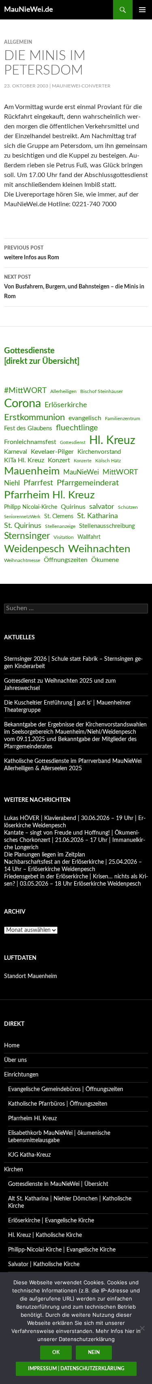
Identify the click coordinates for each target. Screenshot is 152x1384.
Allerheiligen (63, 391)
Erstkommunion (34, 417)
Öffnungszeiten (66, 560)
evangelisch (85, 418)
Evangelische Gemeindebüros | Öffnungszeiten (65, 1089)
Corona (22, 403)
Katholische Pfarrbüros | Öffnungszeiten (57, 1104)
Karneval (15, 452)
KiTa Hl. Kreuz (24, 460)
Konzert (59, 460)
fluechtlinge (77, 428)
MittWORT (120, 472)
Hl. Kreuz (112, 440)
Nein (94, 1352)
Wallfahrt (89, 537)
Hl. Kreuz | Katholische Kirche (45, 1235)
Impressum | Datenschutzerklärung (76, 1368)
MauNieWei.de (28, 9)
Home (11, 1046)
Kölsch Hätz (108, 460)
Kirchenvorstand (99, 452)
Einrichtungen (21, 1075)
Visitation (64, 537)
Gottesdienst (73, 442)
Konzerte (83, 461)
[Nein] (142, 1328)
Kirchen (13, 1170)
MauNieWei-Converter (81, 85)
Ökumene (105, 560)
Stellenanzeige (60, 526)
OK (56, 1352)
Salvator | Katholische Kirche (43, 1264)
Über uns (15, 1060)
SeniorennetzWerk (22, 517)
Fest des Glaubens (28, 428)
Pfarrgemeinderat (88, 483)
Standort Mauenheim (30, 976)
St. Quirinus (22, 526)
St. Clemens (58, 516)
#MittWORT (25, 391)
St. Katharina (97, 516)
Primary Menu (142, 9)
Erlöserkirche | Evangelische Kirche (51, 1221)
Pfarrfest (38, 483)
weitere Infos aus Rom (31, 253)
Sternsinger (27, 536)
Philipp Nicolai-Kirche (30, 507)
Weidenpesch (34, 549)
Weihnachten (99, 549)
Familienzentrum (122, 418)
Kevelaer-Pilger (52, 452)
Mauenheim (32, 471)
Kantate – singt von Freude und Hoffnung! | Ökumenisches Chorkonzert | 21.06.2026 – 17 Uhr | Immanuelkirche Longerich (74, 840)
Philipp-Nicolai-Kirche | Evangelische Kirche (62, 1250)
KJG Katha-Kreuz (29, 1155)
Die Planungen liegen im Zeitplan (44, 855)
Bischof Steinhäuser (101, 391)
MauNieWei (81, 472)
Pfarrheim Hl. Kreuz (49, 495)
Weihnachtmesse (22, 560)
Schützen (128, 507)
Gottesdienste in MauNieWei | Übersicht (58, 1184)
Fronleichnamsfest (30, 442)
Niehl (12, 483)
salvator (101, 506)
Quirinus (73, 507)
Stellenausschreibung (107, 526)
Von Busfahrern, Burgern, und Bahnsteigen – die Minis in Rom (74, 287)
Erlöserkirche (66, 405)
